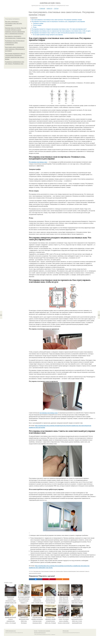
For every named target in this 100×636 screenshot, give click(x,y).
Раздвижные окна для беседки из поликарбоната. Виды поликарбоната (14, 42)
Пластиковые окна (37, 571)
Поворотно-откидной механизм (69, 571)
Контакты (36, 630)
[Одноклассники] (62, 579)
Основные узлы (52, 571)
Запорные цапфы (38, 23)
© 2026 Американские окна (10, 630)
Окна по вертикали (45, 571)
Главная (42, 8)
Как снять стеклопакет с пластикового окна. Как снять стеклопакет (13, 23)
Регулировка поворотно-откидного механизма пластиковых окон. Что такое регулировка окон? (59, 29)
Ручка (34, 27)
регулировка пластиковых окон (49, 413)
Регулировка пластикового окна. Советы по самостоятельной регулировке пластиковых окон (59, 33)
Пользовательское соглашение (44, 630)
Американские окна (50, 3)
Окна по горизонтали (80, 571)
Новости (49, 8)
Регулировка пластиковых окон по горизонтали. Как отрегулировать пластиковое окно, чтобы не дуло (61, 31)
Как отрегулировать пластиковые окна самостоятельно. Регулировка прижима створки (57, 20)
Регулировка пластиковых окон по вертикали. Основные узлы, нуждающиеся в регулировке (58, 21)
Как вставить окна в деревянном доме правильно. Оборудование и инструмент (15, 49)
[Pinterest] (49, 579)
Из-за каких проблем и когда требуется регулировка (48, 34)
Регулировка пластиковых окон (38, 162)
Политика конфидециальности (40, 632)
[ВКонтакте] (35, 579)
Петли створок (37, 25)
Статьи (56, 8)
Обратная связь (66, 630)
